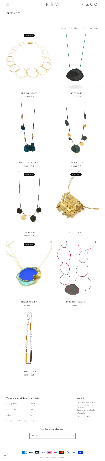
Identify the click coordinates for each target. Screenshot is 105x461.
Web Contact (35, 409)
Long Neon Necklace (76, 302)
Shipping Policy (12, 415)
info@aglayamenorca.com (87, 413)
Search (32, 403)
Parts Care (34, 421)
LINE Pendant (76, 93)
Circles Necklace (29, 93)
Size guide (34, 415)
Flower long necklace (29, 163)
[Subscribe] (72, 436)
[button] (7, 4)
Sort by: (63, 28)
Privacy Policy (11, 403)
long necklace (76, 163)
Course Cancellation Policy (17, 421)
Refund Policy (11, 409)
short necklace (29, 232)
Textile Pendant (76, 232)
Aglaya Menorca (49, 457)
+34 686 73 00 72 (83, 416)
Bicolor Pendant (29, 302)
